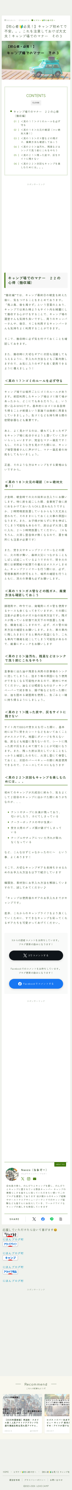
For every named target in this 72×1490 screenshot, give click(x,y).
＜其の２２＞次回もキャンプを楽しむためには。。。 (41, 165)
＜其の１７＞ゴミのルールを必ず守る (41, 123)
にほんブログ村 (13, 1239)
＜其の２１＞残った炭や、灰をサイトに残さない (41, 156)
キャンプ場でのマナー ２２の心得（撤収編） (36, 114)
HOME (6, 1471)
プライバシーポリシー (35, 1479)
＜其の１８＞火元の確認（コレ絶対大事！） (41, 131)
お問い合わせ (56, 1479)
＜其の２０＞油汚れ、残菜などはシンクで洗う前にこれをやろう (41, 148)
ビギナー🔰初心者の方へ (44, 20)
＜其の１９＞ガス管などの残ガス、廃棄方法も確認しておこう (39, 140)
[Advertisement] (36, 225)
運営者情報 (14, 1479)
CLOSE (36, 103)
